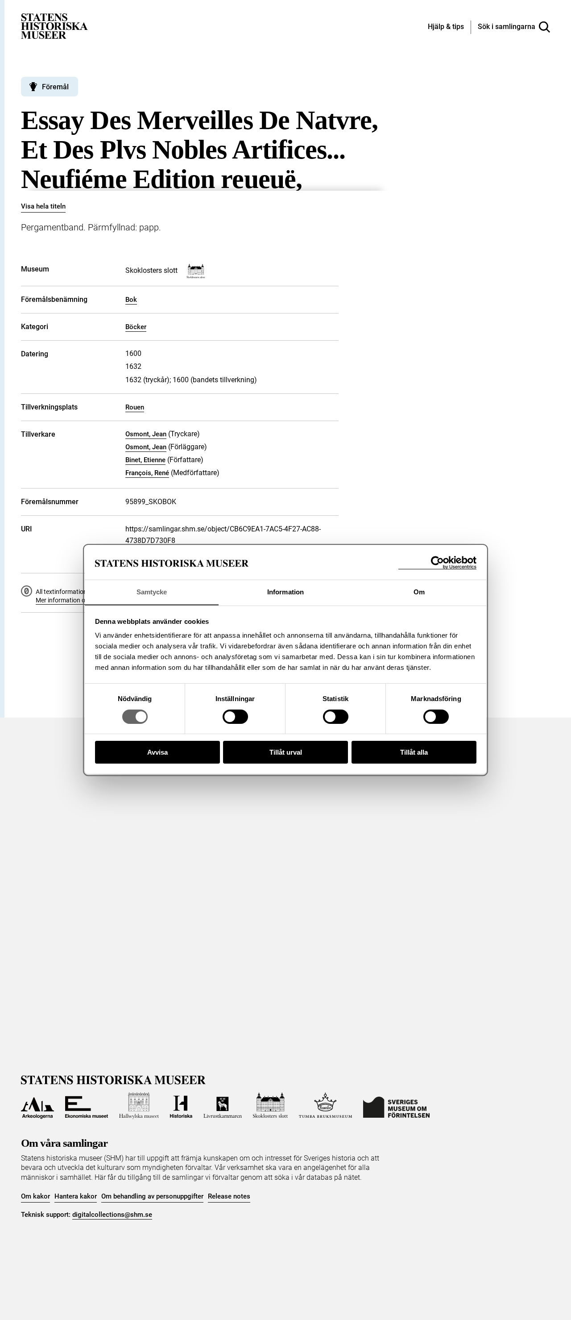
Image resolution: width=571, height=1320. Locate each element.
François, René (147, 473)
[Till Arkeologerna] (37, 1105)
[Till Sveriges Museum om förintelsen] (396, 1105)
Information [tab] (285, 592)
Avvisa (157, 752)
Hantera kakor (75, 1196)
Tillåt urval (285, 752)
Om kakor (35, 1196)
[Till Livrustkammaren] (222, 1105)
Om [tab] (419, 592)
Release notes (229, 1196)
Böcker (135, 327)
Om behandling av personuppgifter (152, 1196)
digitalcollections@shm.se (112, 1215)
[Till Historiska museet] (181, 1105)
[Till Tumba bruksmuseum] (325, 1105)
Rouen (134, 407)
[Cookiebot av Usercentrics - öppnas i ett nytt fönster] (437, 563)
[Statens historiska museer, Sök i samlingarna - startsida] (54, 25)
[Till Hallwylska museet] (139, 1105)
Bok (131, 300)
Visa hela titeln (43, 206)
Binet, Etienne (145, 460)
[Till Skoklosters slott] (270, 1105)
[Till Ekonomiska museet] (86, 1105)
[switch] (235, 717)
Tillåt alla (414, 752)
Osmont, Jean (145, 434)
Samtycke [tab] (152, 592)
